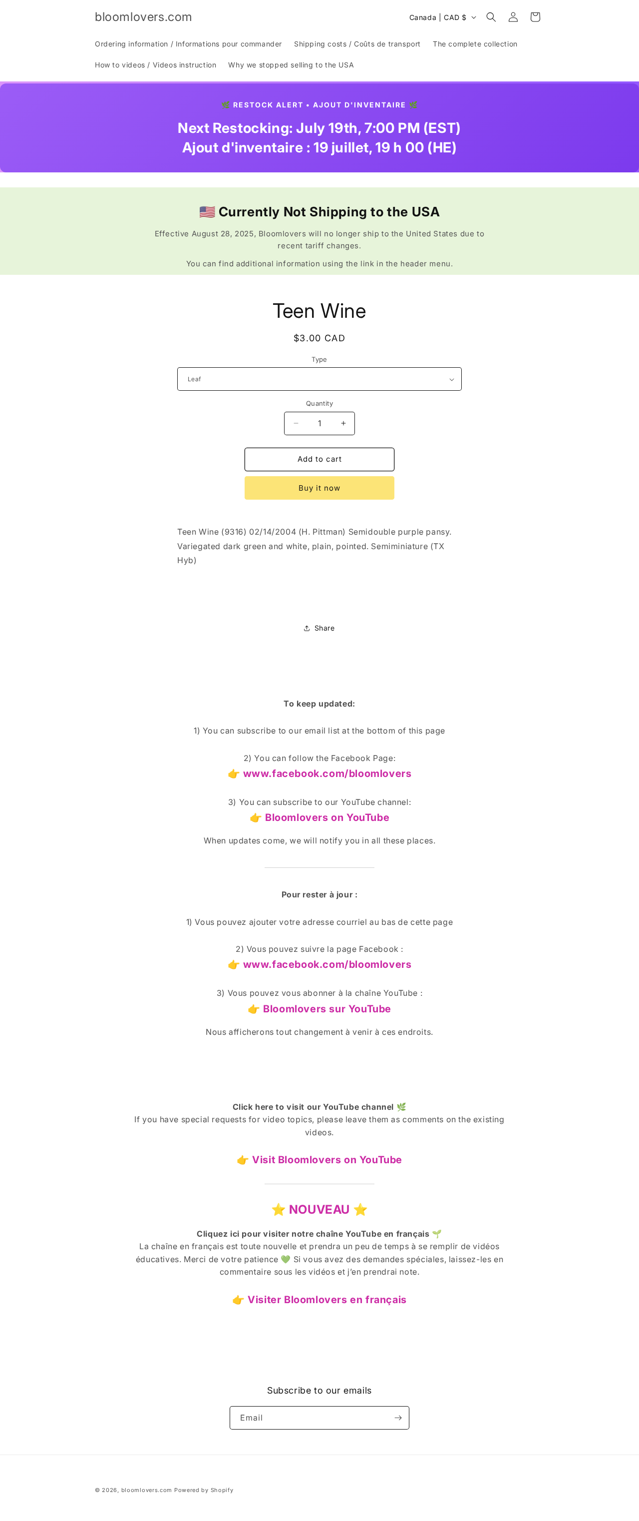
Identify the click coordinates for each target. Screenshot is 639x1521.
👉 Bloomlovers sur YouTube (319, 1009)
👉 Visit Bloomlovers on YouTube (319, 1160)
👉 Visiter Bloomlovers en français (319, 1300)
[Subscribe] (398, 1418)
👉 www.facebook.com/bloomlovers (320, 773)
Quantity (319, 403)
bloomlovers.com (147, 1490)
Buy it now (319, 488)
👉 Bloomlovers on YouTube (319, 817)
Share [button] (325, 628)
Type (319, 359)
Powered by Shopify (204, 1490)
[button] (491, 17)
